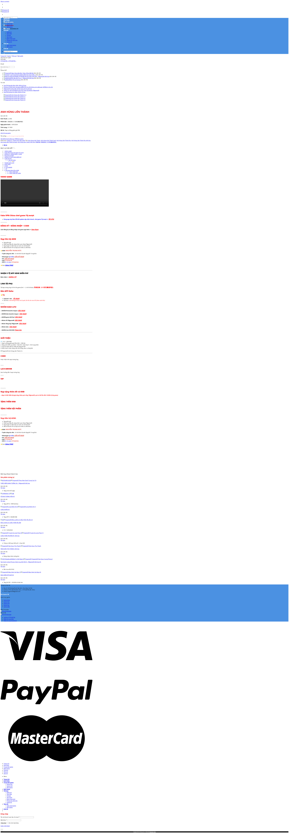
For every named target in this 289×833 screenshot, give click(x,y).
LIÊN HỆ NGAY (19, 257)
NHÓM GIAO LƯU (9, 163)
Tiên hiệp (9, 33)
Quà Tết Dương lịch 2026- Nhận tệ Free (14, 92)
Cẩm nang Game (11, 45)
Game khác (7, 600)
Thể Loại (14, 56)
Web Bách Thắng (153, 831)
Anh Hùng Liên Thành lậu (64, 140)
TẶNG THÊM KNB (13, 172)
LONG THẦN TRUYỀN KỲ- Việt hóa (10, 536)
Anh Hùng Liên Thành (34, 140)
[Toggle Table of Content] (14, 148)
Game (9, 56)
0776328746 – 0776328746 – (8, 61)
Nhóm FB (15, 28)
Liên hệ (6, 48)
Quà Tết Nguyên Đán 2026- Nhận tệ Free (15, 85)
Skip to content (5, 1)
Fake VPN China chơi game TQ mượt (14, 152)
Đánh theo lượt (11, 38)
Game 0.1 (9, 140)
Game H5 (9, 42)
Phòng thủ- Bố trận (12, 40)
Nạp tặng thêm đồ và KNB (12, 170)
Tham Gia (18, 330)
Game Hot (9, 24)
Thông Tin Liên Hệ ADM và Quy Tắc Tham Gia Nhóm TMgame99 (21, 90)
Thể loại (6, 30)
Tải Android (7, 139)
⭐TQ (13, 161)
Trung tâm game (9, 22)
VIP (6, 169)
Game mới (9, 25)
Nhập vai (9, 32)
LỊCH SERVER (8, 167)
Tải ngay (3, 488)
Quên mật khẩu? (5, 826)
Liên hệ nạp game (6, 133)
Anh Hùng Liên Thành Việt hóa (26, 142)
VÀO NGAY (21, 311)
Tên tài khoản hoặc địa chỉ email (10, 817)
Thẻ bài (9, 35)
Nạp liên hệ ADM (9, 155)
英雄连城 (37, 142)
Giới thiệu (7, 20)
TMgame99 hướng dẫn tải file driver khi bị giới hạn (18, 89)
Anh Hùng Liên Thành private (9, 142)
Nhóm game (19, 139)
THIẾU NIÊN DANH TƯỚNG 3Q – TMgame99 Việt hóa (15, 483)
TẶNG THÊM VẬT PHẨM (15, 173)
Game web (7, 607)
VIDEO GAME (8, 151)
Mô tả (5, 145)
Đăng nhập (3, 823)
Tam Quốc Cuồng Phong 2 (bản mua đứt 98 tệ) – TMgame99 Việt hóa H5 (21, 562)
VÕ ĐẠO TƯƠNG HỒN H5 (8, 496)
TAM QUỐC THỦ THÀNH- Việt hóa (10, 549)
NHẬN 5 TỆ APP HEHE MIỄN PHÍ (13, 157)
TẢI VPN (51, 219)
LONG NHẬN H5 (5, 509)
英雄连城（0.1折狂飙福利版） (49, 142)
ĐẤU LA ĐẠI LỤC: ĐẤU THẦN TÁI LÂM (11, 523)
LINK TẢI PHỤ (8, 158)
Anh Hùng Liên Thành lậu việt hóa (80, 140)
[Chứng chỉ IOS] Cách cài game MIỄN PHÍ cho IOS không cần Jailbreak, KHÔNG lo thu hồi (28, 87)
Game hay (6, 605)
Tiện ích (6, 43)
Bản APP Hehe (12, 160)
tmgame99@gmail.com (11, 64)
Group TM (13, 139)
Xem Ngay (35, 229)
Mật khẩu (4, 820)
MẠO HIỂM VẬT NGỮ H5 (7, 575)
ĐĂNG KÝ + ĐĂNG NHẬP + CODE (13, 154)
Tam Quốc (9, 37)
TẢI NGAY (16, 299)
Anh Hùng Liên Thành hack (48, 140)
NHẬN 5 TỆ (12, 277)
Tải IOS (2, 139)
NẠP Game (7, 28)
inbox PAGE (9, 265)
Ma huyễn (20, 56)
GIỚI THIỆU (8, 164)
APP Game (10, 27)
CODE (6, 166)
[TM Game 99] (5, 10)
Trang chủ (7, 19)
